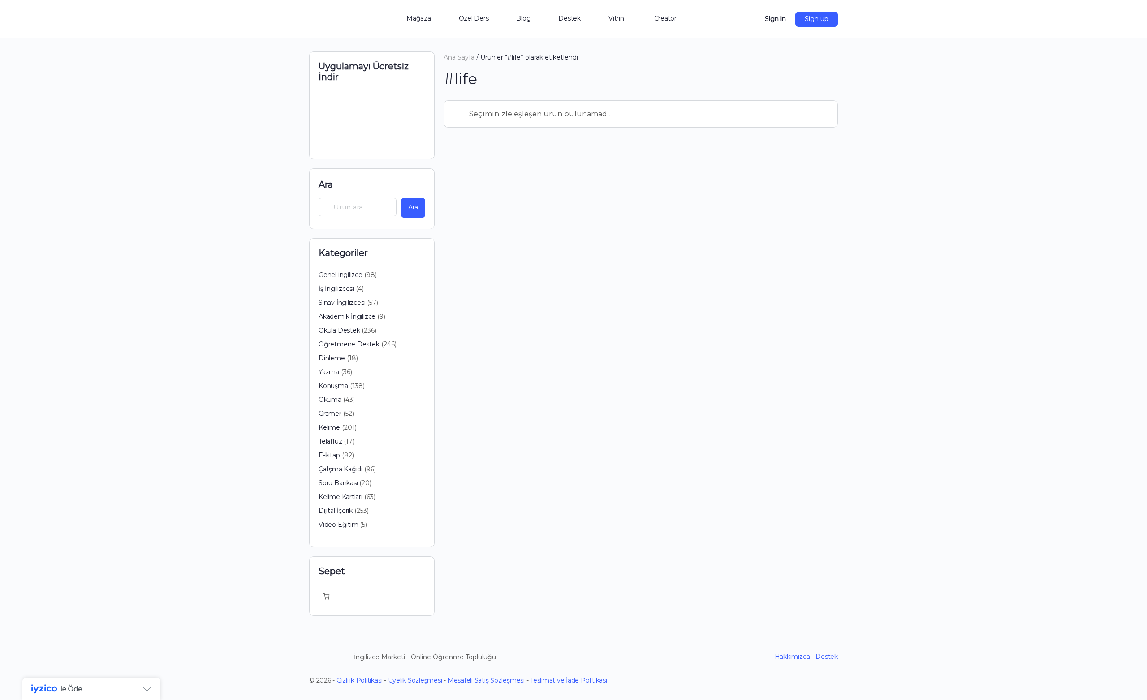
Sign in (775, 19)
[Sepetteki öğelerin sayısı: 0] (326, 596)
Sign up (816, 19)
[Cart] (750, 19)
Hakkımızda (793, 657)
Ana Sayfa (459, 57)
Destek (826, 657)
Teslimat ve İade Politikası (568, 680)
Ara (326, 184)
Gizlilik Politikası (359, 680)
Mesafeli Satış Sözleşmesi (486, 680)
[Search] (724, 19)
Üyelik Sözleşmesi (415, 680)
